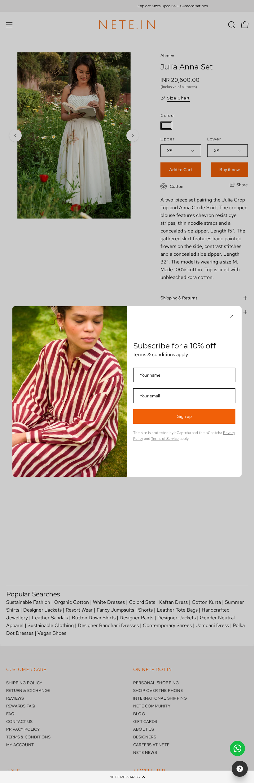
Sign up (184, 416)
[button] (127, 777)
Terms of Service (165, 438)
